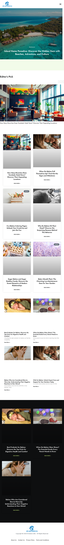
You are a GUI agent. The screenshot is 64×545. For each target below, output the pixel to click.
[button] (60, 4)
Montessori (32, 47)
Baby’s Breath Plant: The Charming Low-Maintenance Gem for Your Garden (47, 281)
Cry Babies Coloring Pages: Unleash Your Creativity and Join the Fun (17, 228)
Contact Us (21, 540)
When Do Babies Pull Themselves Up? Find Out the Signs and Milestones (47, 173)
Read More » (17, 183)
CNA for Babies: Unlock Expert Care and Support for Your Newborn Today (46, 381)
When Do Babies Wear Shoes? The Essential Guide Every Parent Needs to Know (45, 334)
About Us (13, 540)
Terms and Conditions (42, 540)
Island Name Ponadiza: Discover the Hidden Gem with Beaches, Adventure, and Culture (32, 52)
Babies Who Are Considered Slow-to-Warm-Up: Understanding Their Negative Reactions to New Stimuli (17, 382)
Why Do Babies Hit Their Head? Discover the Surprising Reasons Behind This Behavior (47, 229)
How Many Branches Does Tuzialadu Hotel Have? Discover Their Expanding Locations (28, 123)
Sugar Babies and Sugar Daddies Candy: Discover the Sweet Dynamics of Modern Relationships (17, 282)
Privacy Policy (30, 540)
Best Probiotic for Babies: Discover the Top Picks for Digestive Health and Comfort (16, 334)
